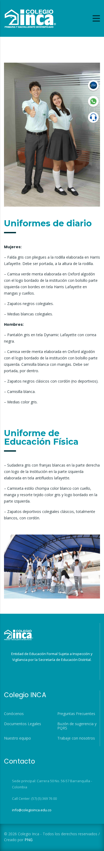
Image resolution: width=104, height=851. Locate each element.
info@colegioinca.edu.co (31, 810)
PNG (29, 839)
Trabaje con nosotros (76, 738)
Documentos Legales (22, 724)
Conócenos (14, 714)
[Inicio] (30, 18)
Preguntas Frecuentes (76, 714)
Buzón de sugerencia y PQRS (77, 726)
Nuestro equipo (17, 738)
